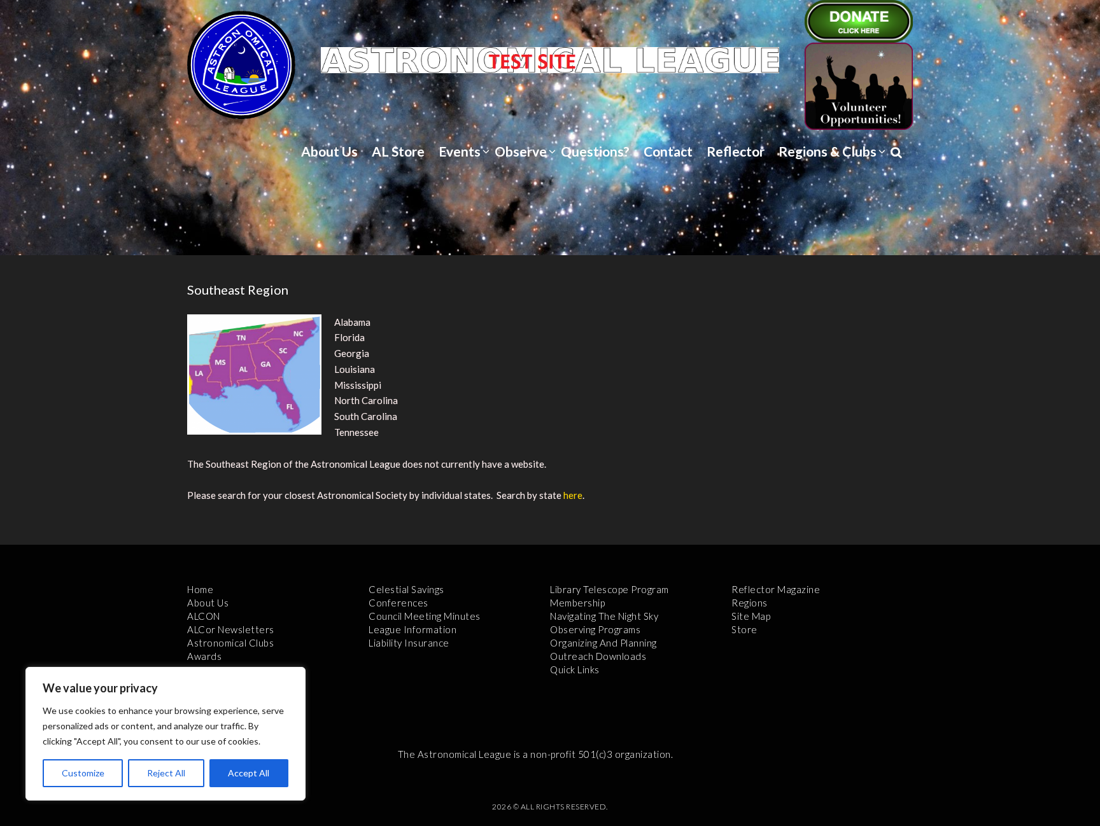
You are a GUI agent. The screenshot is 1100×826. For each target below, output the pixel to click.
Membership (577, 602)
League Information (412, 629)
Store (744, 629)
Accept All (248, 772)
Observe (521, 151)
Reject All (166, 772)
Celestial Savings (406, 589)
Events (460, 151)
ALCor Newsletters (230, 629)
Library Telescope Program (609, 589)
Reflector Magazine (775, 589)
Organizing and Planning (603, 642)
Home (200, 589)
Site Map (750, 616)
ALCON (203, 616)
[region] (165, 734)
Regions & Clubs (828, 151)
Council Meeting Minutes (425, 616)
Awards (204, 656)
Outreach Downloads (598, 656)
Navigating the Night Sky (604, 616)
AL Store (398, 151)
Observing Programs (595, 629)
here (572, 495)
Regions (749, 602)
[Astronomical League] (241, 64)
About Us (329, 151)
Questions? (595, 151)
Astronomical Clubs (230, 642)
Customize (83, 772)
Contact (668, 151)
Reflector (736, 151)
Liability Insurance (409, 642)
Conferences (398, 602)
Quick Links (575, 669)
